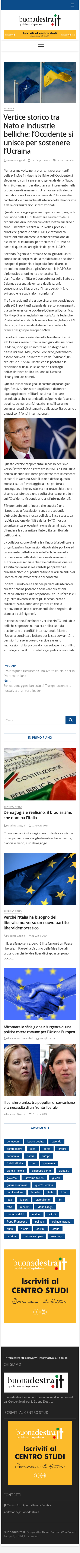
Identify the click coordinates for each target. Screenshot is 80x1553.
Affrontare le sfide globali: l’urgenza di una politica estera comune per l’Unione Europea (39, 1029)
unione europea (33, 1236)
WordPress (67, 1532)
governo (12, 1178)
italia (50, 1192)
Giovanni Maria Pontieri (19, 1038)
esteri (30, 1156)
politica (39, 1221)
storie (55, 1229)
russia (24, 1229)
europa (46, 1156)
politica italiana (61, 1221)
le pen (24, 1199)
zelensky (56, 1236)
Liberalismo (43, 1199)
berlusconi (13, 1141)
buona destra (36, 1141)
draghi (62, 1149)
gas (33, 1163)
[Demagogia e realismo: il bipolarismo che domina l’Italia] (40, 774)
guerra (56, 1178)
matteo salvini (15, 1214)
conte (47, 1149)
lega (9, 1199)
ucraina (69, 160)
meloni (36, 1214)
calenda (56, 1141)
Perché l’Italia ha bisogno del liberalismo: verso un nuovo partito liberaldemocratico (36, 922)
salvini (40, 1229)
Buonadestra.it (14, 1532)
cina (32, 1149)
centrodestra (14, 1149)
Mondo (9, 108)
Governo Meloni (34, 1178)
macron (24, 1207)
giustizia (64, 1170)
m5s (9, 1207)
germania (49, 1163)
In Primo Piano (13, 806)
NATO (61, 160)
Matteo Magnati (15, 160)
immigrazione (15, 1192)
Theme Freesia (50, 1532)
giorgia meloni (15, 1170)
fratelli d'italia (15, 1163)
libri (60, 1199)
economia (13, 1156)
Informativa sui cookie (53, 1357)
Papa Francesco (17, 1221)
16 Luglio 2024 (47, 1038)
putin (10, 1229)
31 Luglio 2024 (39, 935)
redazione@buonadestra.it (21, 1512)
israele (35, 1192)
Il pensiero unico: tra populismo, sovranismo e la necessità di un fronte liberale (39, 1105)
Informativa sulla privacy (21, 1357)
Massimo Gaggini (16, 825)
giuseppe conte (41, 1170)
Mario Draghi (45, 1207)
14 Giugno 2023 (40, 160)
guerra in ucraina (17, 1185)
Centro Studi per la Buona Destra (28, 1505)
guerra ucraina (44, 1185)
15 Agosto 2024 (39, 825)
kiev (64, 1192)
